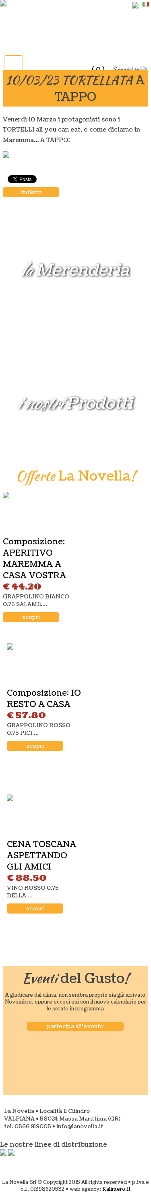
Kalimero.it (116, 1189)
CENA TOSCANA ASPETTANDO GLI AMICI (41, 856)
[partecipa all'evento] (75, 1017)
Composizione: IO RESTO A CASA (44, 699)
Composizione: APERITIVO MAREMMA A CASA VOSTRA (34, 558)
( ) (98, 69)
